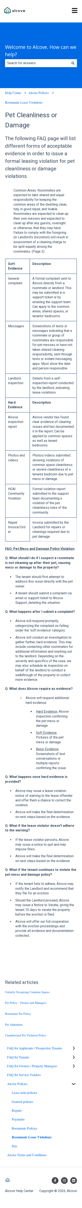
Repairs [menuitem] (17, 1110)
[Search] (73, 63)
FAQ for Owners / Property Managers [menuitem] (32, 1066)
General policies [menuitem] (22, 1101)
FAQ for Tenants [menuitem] (18, 1057)
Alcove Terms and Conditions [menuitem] (26, 1155)
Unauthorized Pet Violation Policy (25, 1035)
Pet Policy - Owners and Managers (25, 1003)
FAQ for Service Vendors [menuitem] (24, 1074)
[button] (73, 1048)
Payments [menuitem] (18, 1119)
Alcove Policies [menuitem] (17, 1083)
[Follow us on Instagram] (64, 1180)
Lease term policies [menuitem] (24, 1092)
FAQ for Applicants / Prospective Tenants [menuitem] (34, 1048)
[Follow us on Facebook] (55, 1180)
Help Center (13, 92)
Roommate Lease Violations (23, 102)
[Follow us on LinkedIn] (73, 1180)
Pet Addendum (14, 1025)
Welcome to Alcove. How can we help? (40, 51)
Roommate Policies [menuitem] (24, 1128)
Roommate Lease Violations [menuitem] (32, 1137)
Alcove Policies (38, 92)
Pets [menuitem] (14, 1146)
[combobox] (37, 63)
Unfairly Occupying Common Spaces (27, 992)
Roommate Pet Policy (18, 1014)
